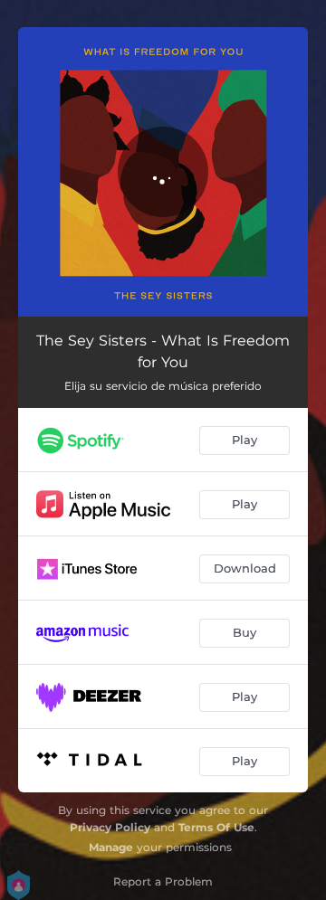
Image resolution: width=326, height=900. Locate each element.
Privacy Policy (110, 827)
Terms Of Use (216, 827)
